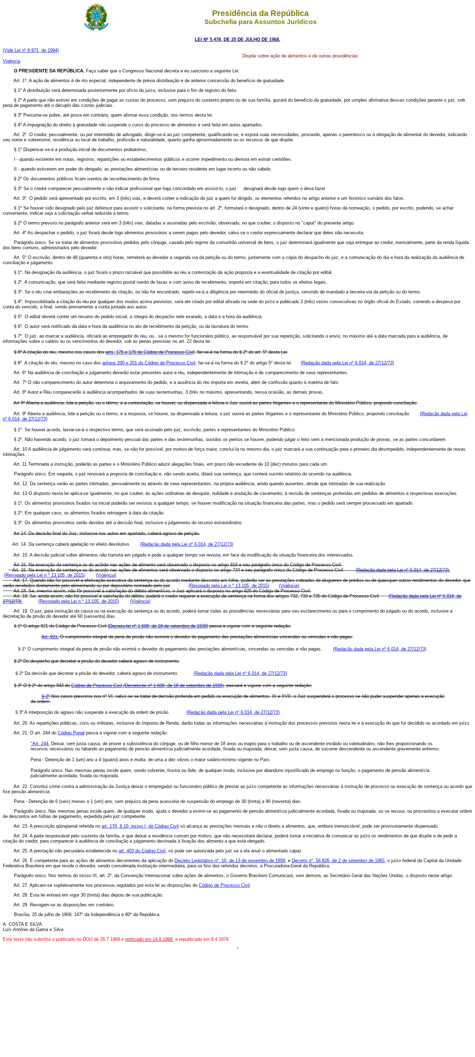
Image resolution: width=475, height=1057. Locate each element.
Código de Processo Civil (224, 885)
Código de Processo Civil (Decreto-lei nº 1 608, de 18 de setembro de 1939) (147, 685)
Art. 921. (50, 636)
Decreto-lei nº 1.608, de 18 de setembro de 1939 (158, 626)
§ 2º (46, 696)
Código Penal (71, 732)
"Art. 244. (40, 743)
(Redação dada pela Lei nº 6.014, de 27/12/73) (347, 362)
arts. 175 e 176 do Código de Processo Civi (149, 352)
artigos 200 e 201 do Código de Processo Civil (148, 362)
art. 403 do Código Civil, (143, 850)
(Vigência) (106, 575)
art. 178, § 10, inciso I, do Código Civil (140, 826)
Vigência (11, 61)
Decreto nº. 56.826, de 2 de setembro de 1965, (339, 860)
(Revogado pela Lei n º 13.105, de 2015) (44, 575)
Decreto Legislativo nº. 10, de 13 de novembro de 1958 (230, 860)
